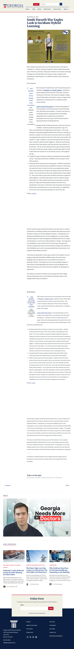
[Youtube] (36, 637)
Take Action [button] (57, 9)
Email (22, 605)
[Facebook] (27, 637)
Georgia (37, 477)
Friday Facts (29, 632)
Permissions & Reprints (55, 636)
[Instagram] (33, 637)
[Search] (61, 4)
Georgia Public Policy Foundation (51, 477)
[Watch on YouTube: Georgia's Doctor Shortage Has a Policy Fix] (37, 517)
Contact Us (52, 632)
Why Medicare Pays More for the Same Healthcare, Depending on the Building (59, 570)
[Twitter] (30, 637)
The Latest (29, 629)
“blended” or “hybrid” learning (52, 90)
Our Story (52, 622)
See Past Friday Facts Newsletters (37, 613)
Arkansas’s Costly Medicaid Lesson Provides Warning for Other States (13, 572)
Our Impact (52, 625)
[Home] (13, 6)
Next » (68, 485)
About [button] (66, 9)
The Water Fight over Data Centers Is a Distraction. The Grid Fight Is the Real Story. (36, 570)
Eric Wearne (31, 477)
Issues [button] (27, 9)
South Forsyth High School (44, 107)
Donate (28, 622)
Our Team (52, 629)
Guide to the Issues (31, 625)
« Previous (7, 485)
